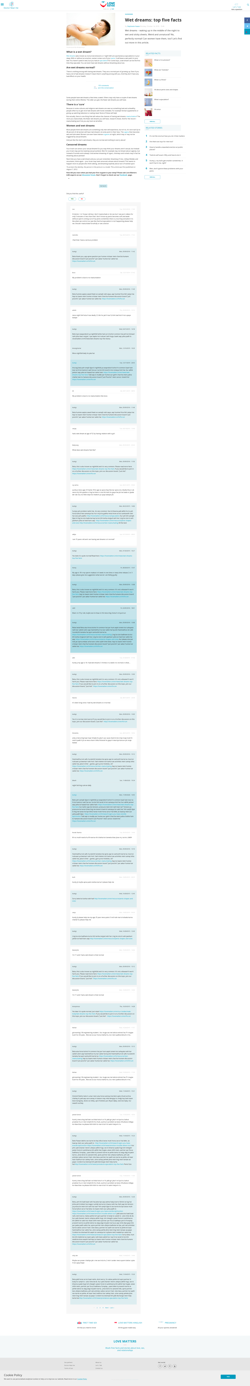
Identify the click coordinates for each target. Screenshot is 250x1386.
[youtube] (175, 1366)
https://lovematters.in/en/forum (84, 379)
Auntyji (74, 363)
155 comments (103, 85)
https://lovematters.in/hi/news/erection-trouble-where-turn (109, 1145)
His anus (157, 109)
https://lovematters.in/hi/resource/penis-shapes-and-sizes (97, 639)
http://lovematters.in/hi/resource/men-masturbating (99, 523)
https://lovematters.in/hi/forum (83, 261)
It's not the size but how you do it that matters (167, 136)
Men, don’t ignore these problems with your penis (166, 169)
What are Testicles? (161, 70)
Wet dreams (70, 56)
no (82, 199)
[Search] (248, 4)
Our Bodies (129, 14)
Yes (228, 1376)
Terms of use (68, 1368)
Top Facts (103, 186)
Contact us (99, 1368)
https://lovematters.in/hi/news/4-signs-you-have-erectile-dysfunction (97, 1211)
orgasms (106, 134)
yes (72, 199)
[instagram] (170, 1366)
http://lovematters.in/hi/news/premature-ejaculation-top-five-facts (99, 1164)
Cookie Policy (82, 1379)
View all (152, 121)
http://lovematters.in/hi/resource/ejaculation (103, 516)
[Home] (107, 7)
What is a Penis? (160, 80)
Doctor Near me (69, 1365)
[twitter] (165, 1366)
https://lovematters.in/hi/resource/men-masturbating (92, 634)
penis (113, 58)
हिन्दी (113, 9)
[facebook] (160, 1366)
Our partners (68, 1362)
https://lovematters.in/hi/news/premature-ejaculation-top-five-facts (97, 1235)
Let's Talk (99, 1365)
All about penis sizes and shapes (166, 90)
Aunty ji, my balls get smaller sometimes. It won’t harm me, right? (166, 161)
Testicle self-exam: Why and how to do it (165, 155)
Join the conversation (106, 88)
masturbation (131, 116)
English (106, 9)
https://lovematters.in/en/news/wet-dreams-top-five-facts (93, 469)
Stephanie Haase (133, 26)
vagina (126, 132)
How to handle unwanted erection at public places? (166, 148)
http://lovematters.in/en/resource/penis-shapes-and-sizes (111, 938)
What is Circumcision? (162, 60)
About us (98, 1362)
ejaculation (104, 61)
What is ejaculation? (161, 99)
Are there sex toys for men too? (161, 141)
